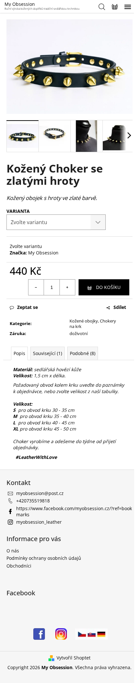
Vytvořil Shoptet (74, 658)
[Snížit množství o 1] (36, 287)
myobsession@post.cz (40, 493)
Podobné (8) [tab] (82, 353)
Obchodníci (18, 566)
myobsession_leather (39, 522)
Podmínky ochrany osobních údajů (43, 558)
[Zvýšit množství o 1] (67, 287)
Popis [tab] (19, 353)
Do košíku (108, 287)
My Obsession (43, 253)
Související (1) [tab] (47, 353)
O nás (12, 551)
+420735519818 (33, 501)
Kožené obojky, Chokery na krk (93, 323)
